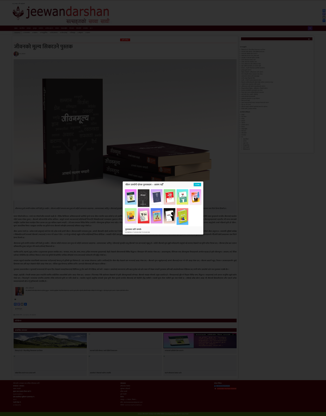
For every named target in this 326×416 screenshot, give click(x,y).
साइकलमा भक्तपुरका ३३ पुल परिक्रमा (250, 98)
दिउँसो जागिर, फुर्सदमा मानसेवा (248, 109)
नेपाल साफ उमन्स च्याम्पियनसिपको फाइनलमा (252, 92)
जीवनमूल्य (19, 309)
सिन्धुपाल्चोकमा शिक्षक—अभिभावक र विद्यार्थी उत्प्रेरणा (254, 88)
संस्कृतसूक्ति (64, 28)
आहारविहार (246, 139)
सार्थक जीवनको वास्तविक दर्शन (249, 62)
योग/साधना (54, 32)
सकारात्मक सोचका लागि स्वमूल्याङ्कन (250, 76)
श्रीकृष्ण (81, 32)
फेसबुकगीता (246, 145)
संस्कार (57, 28)
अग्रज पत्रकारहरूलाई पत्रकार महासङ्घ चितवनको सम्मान (255, 102)
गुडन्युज (35, 28)
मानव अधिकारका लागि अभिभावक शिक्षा (251, 64)
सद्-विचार (22, 28)
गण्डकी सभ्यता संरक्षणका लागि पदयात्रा (250, 84)
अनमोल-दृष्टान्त (49, 28)
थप (90, 28)
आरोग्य (244, 141)
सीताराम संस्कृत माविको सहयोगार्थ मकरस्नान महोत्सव (254, 107)
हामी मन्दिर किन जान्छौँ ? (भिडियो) (249, 94)
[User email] (15, 299)
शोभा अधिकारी (22, 54)
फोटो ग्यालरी (246, 147)
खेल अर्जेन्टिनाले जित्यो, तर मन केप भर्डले (251, 66)
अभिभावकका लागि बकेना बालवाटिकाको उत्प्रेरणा (253, 86)
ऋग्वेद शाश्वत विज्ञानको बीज (248, 78)
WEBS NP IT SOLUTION (181, 414)
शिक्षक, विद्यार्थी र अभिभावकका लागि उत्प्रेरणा (252, 72)
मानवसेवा (85, 28)
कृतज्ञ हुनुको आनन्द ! (246, 70)
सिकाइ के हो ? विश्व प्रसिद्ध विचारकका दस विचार (29, 350)
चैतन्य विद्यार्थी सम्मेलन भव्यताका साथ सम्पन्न (251, 74)
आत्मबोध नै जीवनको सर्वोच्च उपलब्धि (100, 373)
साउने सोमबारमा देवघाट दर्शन (173, 373)
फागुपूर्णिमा (44, 32)
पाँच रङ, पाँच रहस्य (246, 104)
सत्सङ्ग (29, 28)
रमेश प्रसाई (64, 32)
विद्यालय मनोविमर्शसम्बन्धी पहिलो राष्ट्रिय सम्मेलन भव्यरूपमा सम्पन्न (257, 82)
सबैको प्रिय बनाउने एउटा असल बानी (25, 373)
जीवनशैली (78, 28)
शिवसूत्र (73, 32)
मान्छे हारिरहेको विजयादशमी (248, 96)
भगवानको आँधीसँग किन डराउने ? (174, 350)
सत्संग (88, 32)
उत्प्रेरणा (41, 28)
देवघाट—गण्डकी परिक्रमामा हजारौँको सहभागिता (253, 68)
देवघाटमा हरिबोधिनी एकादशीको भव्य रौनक (251, 90)
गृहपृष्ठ (15, 28)
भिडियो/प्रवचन (246, 149)
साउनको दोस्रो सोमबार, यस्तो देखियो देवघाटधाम (103, 350)
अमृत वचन (245, 143)
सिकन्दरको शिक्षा (245, 100)
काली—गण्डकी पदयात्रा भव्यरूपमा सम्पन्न (251, 80)
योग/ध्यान (71, 28)
